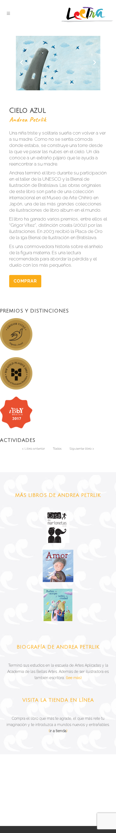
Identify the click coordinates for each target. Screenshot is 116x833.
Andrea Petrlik (27, 119)
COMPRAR (25, 281)
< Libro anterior (33, 448)
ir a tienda (58, 731)
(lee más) (74, 678)
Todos (57, 448)
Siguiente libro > (82, 448)
